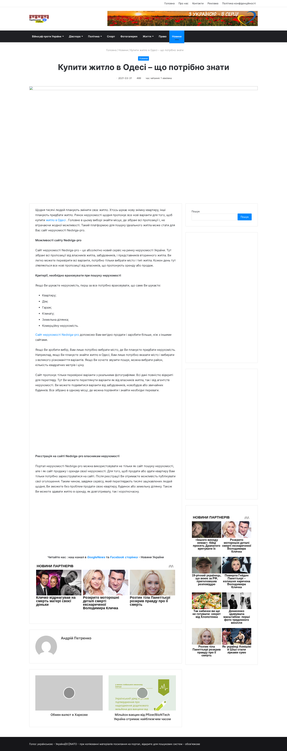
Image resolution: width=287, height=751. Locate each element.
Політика (93, 36)
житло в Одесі (56, 220)
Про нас (183, 3)
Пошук (196, 211)
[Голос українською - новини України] (39, 19)
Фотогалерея (128, 36)
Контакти (198, 3)
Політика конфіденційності (239, 3)
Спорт (111, 36)
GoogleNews (96, 557)
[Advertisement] (105, 425)
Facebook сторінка (124, 557)
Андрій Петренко (76, 638)
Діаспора (74, 36)
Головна (169, 3)
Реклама (213, 3)
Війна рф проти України (46, 36)
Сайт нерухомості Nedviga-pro (57, 334)
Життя (147, 36)
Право (163, 36)
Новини (177, 36)
